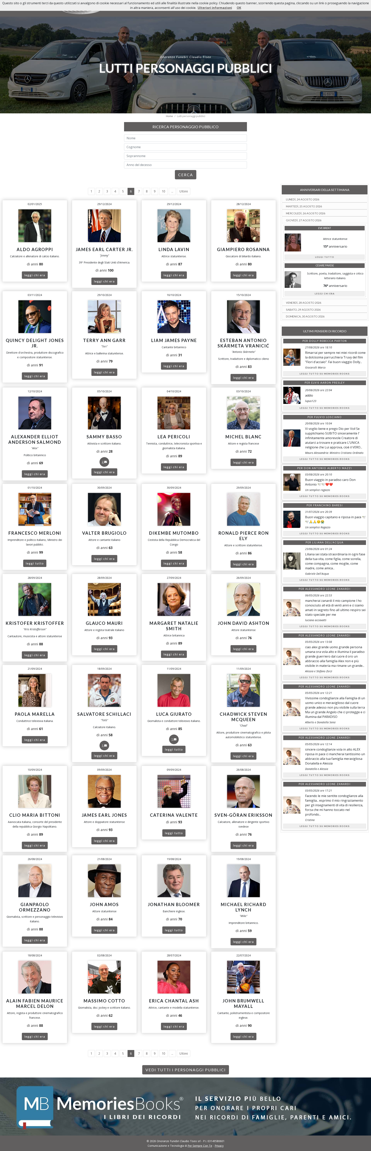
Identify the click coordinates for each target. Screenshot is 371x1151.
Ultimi (183, 191)
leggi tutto (35, 563)
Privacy (219, 1146)
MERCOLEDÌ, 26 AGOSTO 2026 (305, 213)
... (172, 191)
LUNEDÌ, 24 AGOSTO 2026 (302, 199)
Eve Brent (324, 228)
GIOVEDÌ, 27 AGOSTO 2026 (303, 220)
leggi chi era (34, 275)
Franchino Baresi (328, 505)
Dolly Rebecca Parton (328, 340)
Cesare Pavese (325, 265)
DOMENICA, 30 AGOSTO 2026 (305, 316)
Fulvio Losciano (328, 417)
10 (163, 191)
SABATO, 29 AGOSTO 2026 (303, 309)
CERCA (185, 174)
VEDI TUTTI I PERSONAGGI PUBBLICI (186, 1069)
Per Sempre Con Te (200, 1146)
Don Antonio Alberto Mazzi (328, 468)
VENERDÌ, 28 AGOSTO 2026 (303, 302)
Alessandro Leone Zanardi (328, 588)
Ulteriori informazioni (215, 8)
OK (239, 8)
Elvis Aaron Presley (328, 382)
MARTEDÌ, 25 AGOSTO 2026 (304, 206)
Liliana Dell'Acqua (328, 542)
